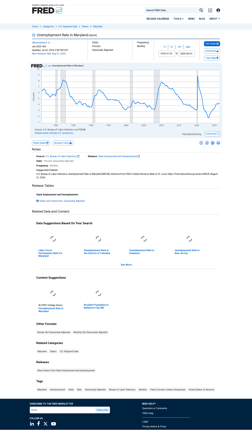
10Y (179, 47)
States (85, 26)
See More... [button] (127, 264)
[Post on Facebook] (207, 143)
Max (188, 47)
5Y (171, 47)
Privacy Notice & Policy (154, 426)
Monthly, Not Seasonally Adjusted (90, 332)
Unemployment (57, 389)
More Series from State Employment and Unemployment (66, 370)
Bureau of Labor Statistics (122, 389)
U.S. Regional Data (68, 26)
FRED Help (147, 413)
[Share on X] (201, 143)
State (71, 389)
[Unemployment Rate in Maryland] (53, 293)
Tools (177, 18)
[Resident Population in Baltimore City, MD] (98, 293)
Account (61, 143)
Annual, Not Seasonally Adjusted (53, 332)
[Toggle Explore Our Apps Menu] (210, 10)
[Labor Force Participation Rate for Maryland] (53, 239)
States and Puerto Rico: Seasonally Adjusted (62, 201)
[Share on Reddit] (212, 143)
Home (35, 26)
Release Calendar (158, 18)
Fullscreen (211, 133)
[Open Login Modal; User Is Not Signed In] (218, 10)
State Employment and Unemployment (118, 156)
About (213, 18)
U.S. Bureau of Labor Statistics (61, 156)
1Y (164, 47)
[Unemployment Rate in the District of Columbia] (98, 239)
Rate (79, 389)
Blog (202, 18)
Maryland (98, 26)
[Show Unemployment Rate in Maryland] (67, 65)
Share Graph (39, 143)
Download (210, 50)
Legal (145, 421)
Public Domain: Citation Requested (167, 389)
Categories (48, 26)
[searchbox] (172, 10)
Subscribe (102, 409)
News (191, 18)
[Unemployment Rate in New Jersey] (189, 239)
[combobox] (171, 10)
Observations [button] (40, 42)
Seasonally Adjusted (95, 389)
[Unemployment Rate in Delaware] (144, 239)
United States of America (201, 389)
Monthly (143, 389)
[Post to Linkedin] (218, 143)
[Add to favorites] (34, 35)
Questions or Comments (154, 408)
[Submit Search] (201, 10)
